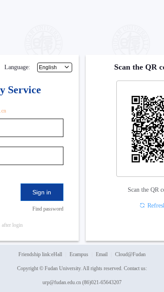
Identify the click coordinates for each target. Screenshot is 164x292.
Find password (47, 209)
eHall (56, 254)
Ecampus (79, 254)
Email (102, 254)
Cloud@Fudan (130, 254)
